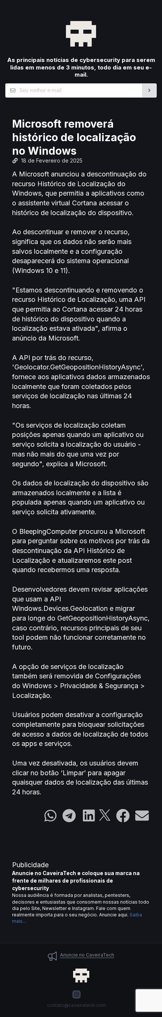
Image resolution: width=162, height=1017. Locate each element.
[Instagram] (76, 994)
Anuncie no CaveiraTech (87, 955)
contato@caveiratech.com (76, 1005)
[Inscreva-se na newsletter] (149, 90)
